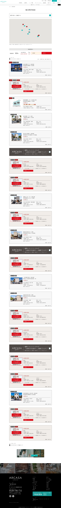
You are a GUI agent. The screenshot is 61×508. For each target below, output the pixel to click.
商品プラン (47, 477)
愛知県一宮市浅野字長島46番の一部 (29, 278)
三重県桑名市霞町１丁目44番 (28, 117)
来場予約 (50, 0)
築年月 (50, 59)
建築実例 (34, 489)
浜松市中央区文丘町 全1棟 (28, 294)
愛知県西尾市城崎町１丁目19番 (28, 101)
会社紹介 (47, 485)
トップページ (34, 477)
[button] (23, 24)
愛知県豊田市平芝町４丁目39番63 (29, 233)
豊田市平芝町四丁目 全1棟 (28, 231)
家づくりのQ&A (48, 478)
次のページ (16, 445)
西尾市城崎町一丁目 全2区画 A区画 (29, 100)
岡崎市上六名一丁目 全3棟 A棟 (29, 196)
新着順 (41, 59)
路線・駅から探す (35, 482)
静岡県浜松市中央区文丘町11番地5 (29, 296)
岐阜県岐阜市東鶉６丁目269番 (28, 65)
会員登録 (33, 53)
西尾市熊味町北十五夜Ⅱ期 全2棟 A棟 (30, 393)
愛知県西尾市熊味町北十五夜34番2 (29, 394)
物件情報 (34, 478)
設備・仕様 (34, 488)
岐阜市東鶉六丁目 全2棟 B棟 (28, 64)
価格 (43, 59)
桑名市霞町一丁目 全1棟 (27, 116)
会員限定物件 (26, 82)
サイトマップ (11, 502)
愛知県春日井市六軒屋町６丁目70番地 (30, 135)
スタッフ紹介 (48, 488)
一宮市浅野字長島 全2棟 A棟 (28, 277)
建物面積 (48, 59)
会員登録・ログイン (27, 91)
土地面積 (45, 59)
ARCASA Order (35, 481)
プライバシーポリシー (16, 502)
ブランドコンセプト (35, 485)
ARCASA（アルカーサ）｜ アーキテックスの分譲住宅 (3, 2)
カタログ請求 (44, 0)
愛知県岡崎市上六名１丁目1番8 (28, 198)
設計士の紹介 (48, 489)
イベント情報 (34, 484)
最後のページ (21, 445)
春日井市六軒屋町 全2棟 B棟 (28, 133)
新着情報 (47, 482)
